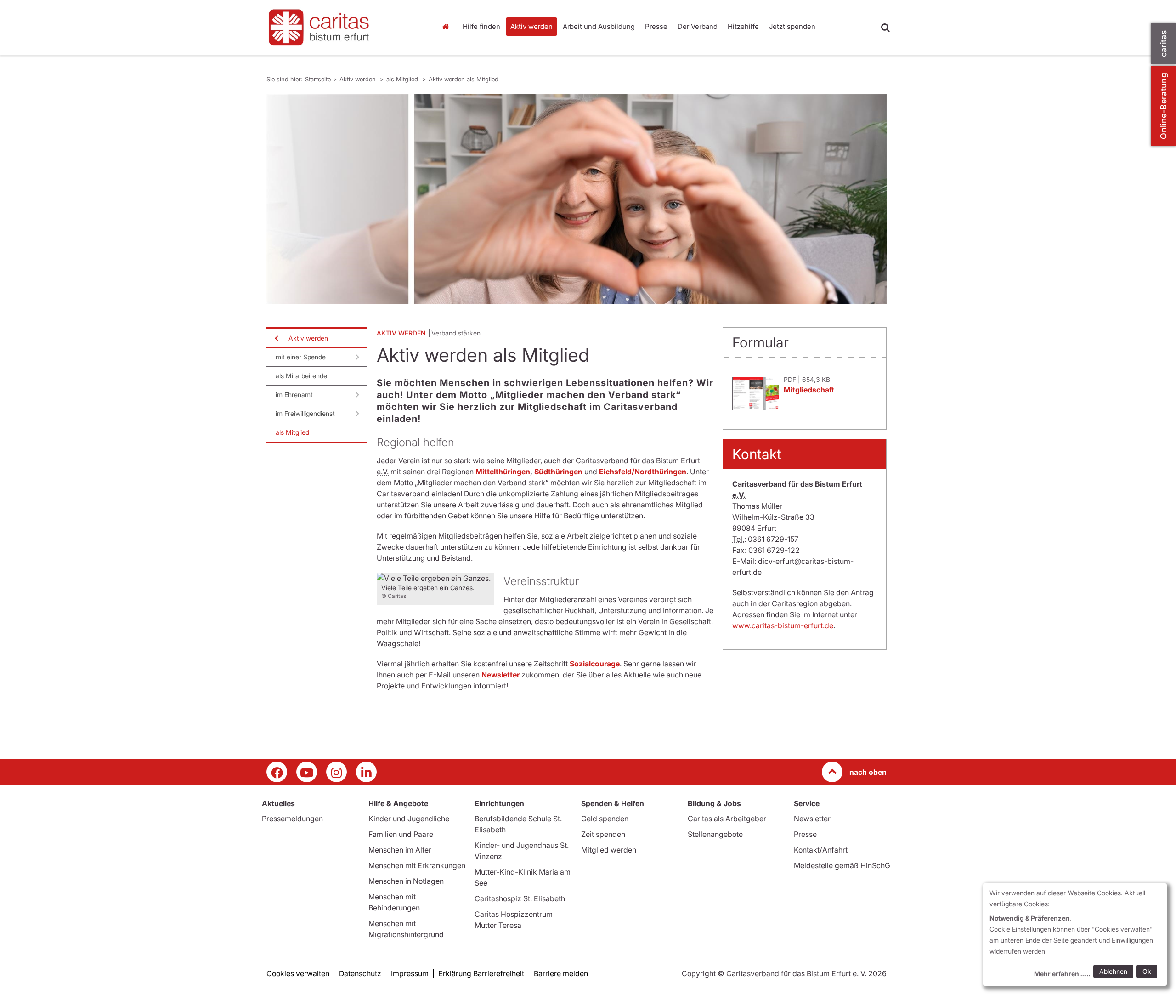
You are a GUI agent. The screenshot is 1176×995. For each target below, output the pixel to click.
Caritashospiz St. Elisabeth (520, 898)
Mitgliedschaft (809, 389)
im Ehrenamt (294, 394)
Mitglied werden (608, 849)
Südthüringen (558, 471)
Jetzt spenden (792, 26)
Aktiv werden (531, 26)
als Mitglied (403, 79)
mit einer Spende (301, 357)
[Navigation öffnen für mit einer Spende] (357, 357)
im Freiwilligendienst (305, 413)
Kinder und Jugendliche (408, 818)
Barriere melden (561, 973)
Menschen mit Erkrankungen (416, 865)
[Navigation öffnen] (275, 338)
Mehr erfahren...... (1062, 974)
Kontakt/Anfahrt (821, 849)
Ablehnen (1113, 971)
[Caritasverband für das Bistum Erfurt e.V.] (344, 27)
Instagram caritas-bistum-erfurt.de (336, 772)
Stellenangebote (715, 834)
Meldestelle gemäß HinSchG (842, 865)
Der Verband (698, 26)
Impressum (410, 973)
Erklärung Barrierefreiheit (481, 973)
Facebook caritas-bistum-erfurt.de (276, 772)
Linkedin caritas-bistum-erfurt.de (366, 772)
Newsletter (812, 818)
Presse (656, 26)
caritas (1163, 43)
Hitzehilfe (743, 26)
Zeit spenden (603, 834)
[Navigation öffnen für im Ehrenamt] (357, 395)
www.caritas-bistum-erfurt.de (782, 625)
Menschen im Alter (399, 849)
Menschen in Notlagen (406, 881)
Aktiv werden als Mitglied (463, 79)
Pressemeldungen (292, 818)
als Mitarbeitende (301, 376)
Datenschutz (360, 973)
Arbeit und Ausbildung (599, 26)
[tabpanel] (576, 199)
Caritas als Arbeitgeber (727, 818)
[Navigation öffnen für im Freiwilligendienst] (357, 413)
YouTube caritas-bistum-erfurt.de (306, 772)
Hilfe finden (481, 26)
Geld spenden (604, 818)
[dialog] (1075, 934)
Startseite (448, 26)
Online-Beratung (1163, 106)
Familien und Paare (400, 834)
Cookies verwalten (297, 973)
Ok (1146, 971)
